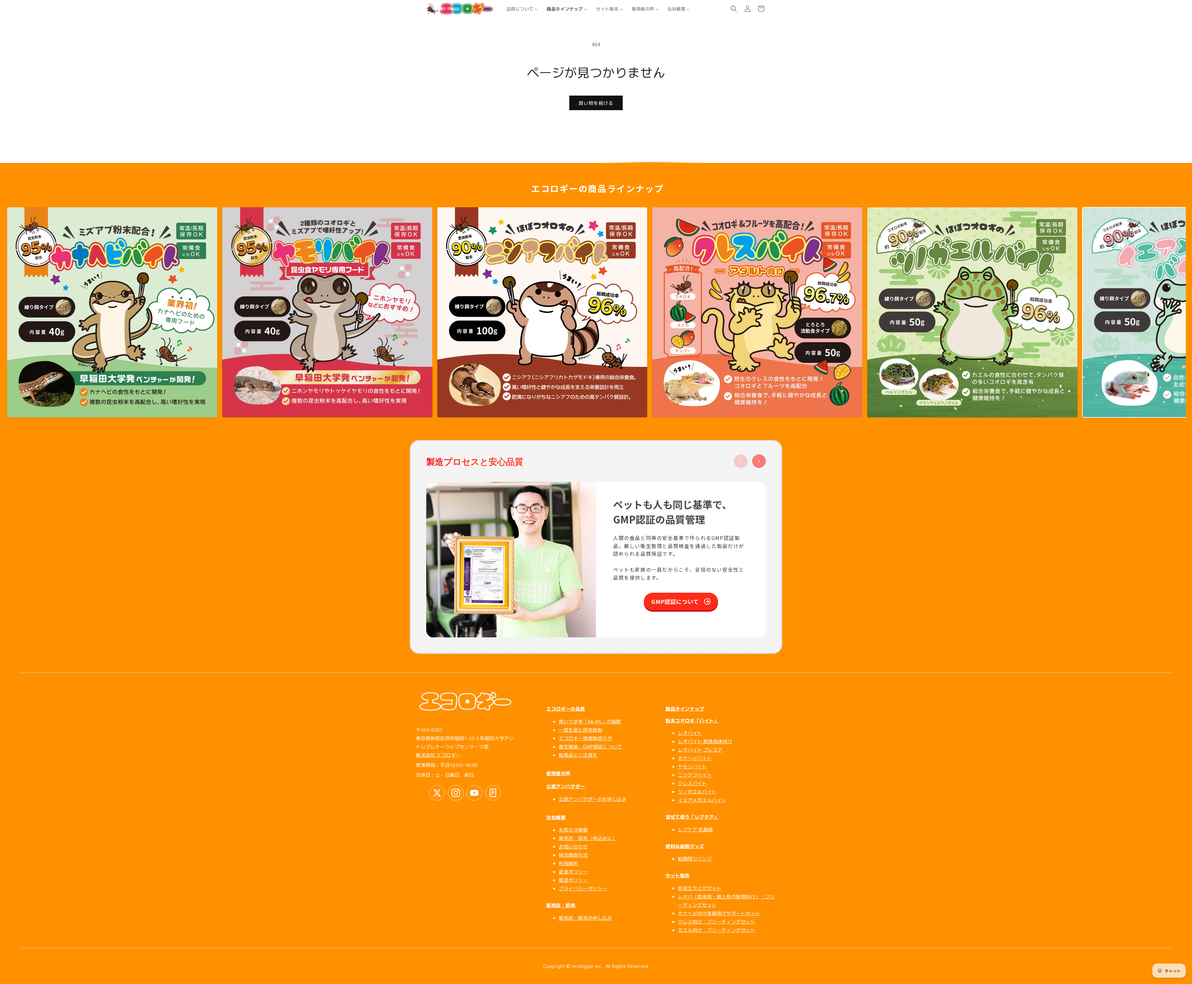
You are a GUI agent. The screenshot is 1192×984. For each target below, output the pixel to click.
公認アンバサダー (565, 786)
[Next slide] (759, 461)
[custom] (437, 793)
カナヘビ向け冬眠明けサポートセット (719, 913)
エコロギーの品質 (565, 708)
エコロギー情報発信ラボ (585, 738)
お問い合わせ (573, 846)
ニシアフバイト (695, 774)
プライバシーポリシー (583, 888)
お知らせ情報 (573, 829)
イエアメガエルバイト (702, 800)
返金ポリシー (573, 871)
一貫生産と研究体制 (580, 729)
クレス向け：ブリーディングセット (717, 921)
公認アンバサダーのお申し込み (592, 799)
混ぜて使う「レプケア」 (692, 816)
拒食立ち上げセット (699, 888)
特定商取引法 (573, 854)
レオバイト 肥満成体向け (705, 741)
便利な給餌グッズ (685, 846)
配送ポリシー (573, 880)
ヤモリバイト (692, 766)
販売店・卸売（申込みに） (588, 838)
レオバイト (690, 733)
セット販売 (678, 875)
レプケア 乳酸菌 (695, 829)
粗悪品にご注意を (578, 755)
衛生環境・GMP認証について (590, 746)
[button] (734, 9)
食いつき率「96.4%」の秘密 (590, 721)
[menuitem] (522, 8)
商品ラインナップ (685, 708)
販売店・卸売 (561, 905)
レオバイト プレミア (700, 749)
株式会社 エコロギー (438, 755)
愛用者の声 (558, 773)
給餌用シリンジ (695, 858)
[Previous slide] (740, 461)
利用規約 (568, 863)
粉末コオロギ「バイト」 (692, 720)
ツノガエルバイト (697, 791)
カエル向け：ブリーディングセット (717, 930)
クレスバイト (692, 783)
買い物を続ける (596, 103)
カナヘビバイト (695, 758)
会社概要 (556, 817)
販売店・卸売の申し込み (585, 917)
